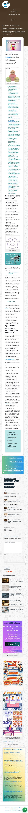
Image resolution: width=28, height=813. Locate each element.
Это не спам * (9, 571)
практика (17, 481)
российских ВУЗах (9, 359)
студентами (8, 57)
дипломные (8, 261)
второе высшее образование (10, 478)
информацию (8, 403)
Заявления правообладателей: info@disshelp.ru (14, 810)
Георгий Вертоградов (8, 749)
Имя (5, 554)
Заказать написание (8, 741)
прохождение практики (9, 483)
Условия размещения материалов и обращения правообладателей (14, 808)
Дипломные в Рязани (18, 470)
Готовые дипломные (7, 470)
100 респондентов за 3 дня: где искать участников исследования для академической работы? (13, 791)
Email (5, 561)
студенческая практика (9, 486)
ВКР (3, 472)
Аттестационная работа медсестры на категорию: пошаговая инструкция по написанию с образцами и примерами (13, 751)
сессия (6, 308)
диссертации (8, 263)
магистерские (16, 261)
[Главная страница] (6, 4)
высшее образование (8, 481)
